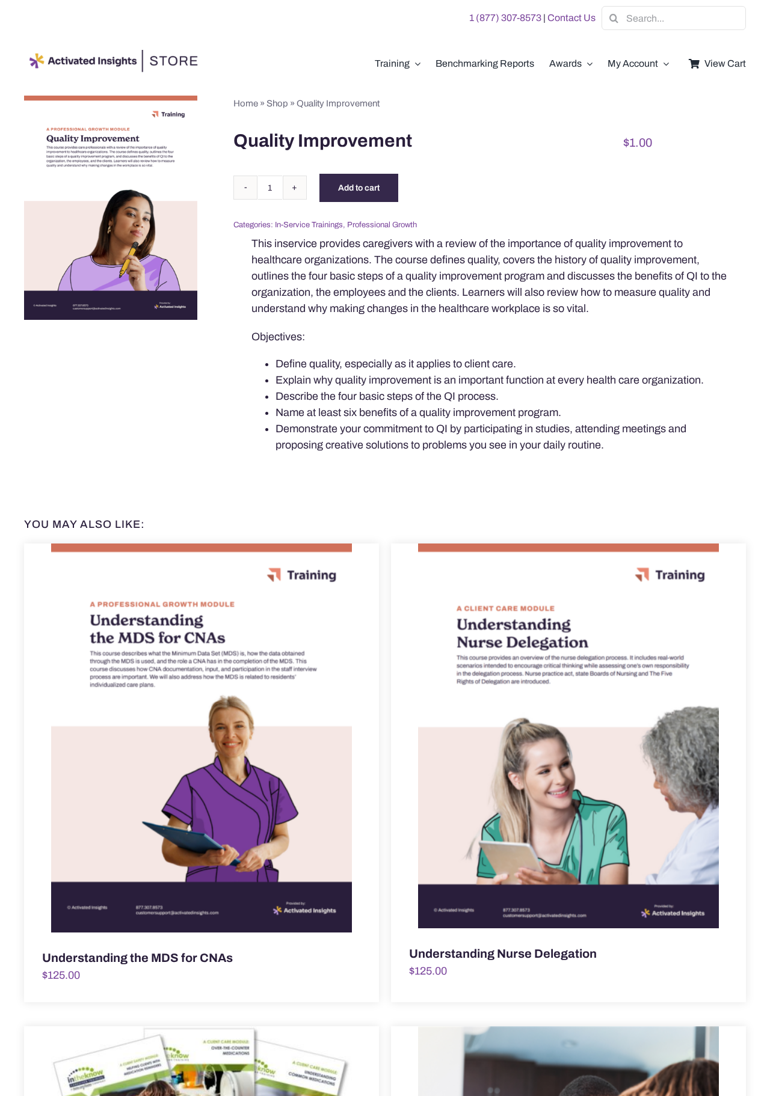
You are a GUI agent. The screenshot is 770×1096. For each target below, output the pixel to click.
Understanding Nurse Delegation (503, 953)
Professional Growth (382, 225)
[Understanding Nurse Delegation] (568, 735)
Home (245, 103)
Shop (277, 103)
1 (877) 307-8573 (505, 18)
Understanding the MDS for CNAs (137, 957)
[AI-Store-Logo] (111, 55)
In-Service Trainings (309, 225)
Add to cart (359, 187)
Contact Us (571, 18)
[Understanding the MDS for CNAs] (201, 738)
